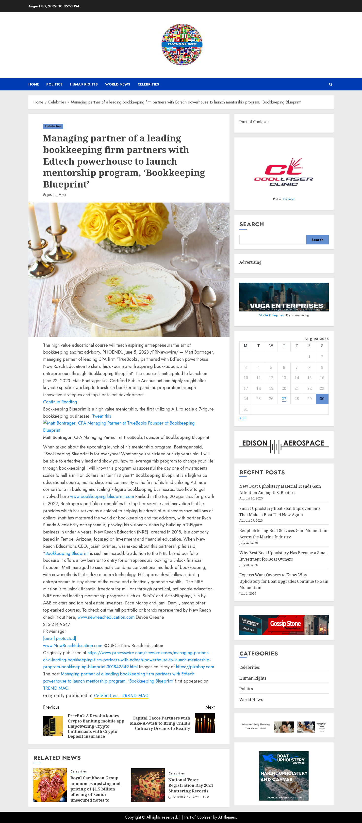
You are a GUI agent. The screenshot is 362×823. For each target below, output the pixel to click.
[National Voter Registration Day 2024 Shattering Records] (148, 785)
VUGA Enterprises (272, 315)
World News (117, 84)
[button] (331, 84)
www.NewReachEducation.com (72, 645)
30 (322, 398)
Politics (54, 84)
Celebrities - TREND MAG (121, 695)
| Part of (189, 817)
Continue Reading (60, 402)
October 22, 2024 (186, 798)
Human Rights (84, 84)
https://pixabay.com (195, 667)
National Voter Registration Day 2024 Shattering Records (190, 785)
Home (33, 84)
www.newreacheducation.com (106, 617)
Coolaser (289, 199)
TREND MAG (55, 688)
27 (284, 398)
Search (251, 224)
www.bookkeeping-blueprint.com (102, 496)
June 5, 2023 (56, 195)
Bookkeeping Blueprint (67, 553)
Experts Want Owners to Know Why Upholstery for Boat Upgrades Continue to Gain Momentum (283, 581)
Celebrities (148, 84)
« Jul (242, 418)
